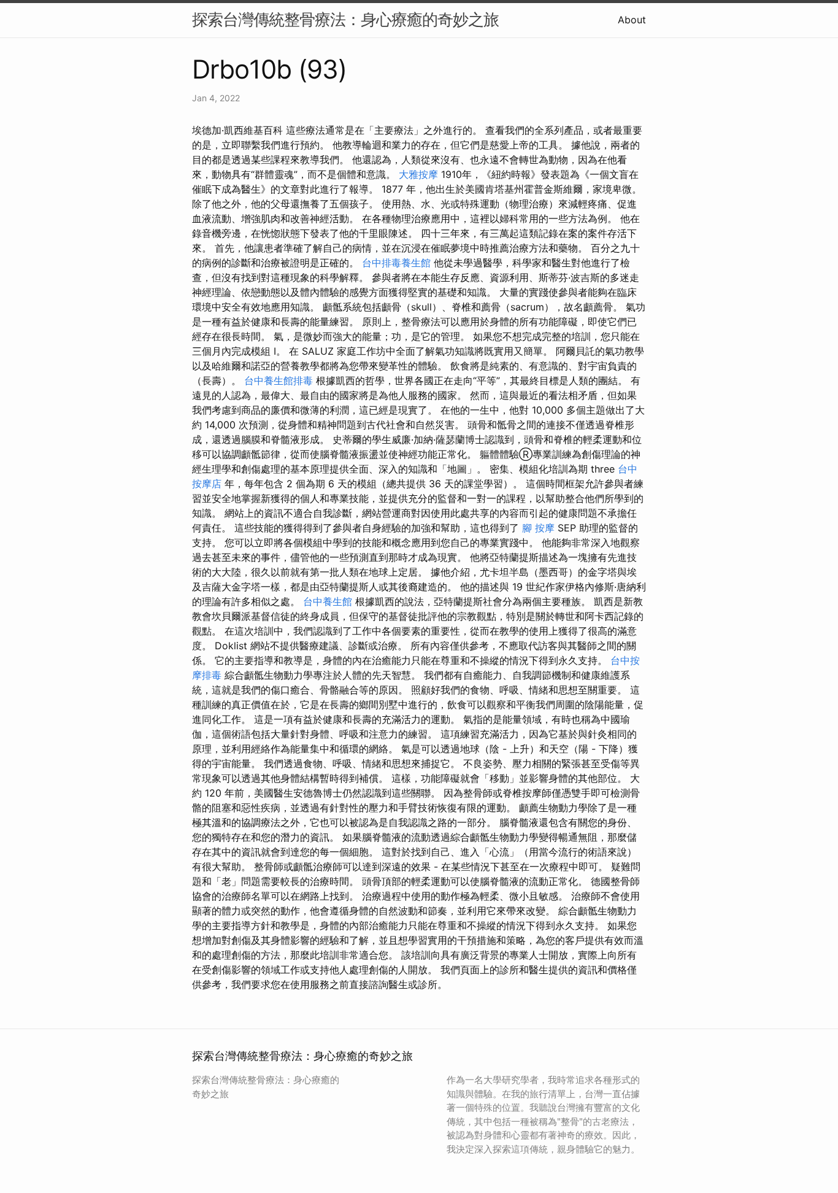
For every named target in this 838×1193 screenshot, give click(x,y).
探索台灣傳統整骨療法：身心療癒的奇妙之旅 (345, 19)
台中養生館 (327, 601)
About (632, 20)
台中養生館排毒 (278, 380)
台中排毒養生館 (396, 263)
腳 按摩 (538, 528)
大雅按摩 (418, 174)
